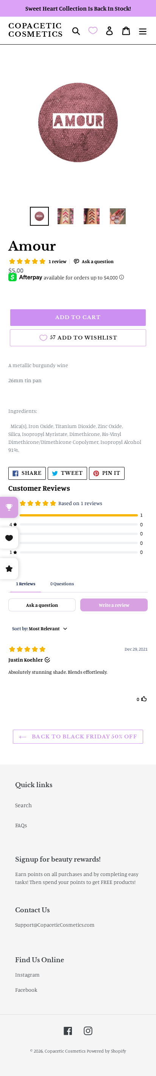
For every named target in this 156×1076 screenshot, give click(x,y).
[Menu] (142, 30)
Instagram (27, 974)
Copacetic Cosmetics (35, 30)
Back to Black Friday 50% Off (83, 736)
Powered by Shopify (106, 1051)
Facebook (26, 989)
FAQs (21, 825)
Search (23, 805)
